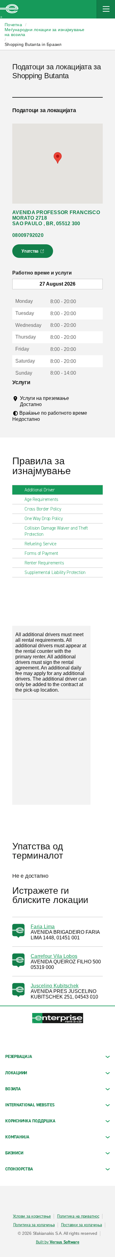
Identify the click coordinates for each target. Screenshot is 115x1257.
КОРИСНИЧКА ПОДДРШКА (30, 1121)
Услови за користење (32, 1216)
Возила (13, 1089)
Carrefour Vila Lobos (54, 956)
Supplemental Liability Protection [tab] (55, 572)
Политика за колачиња (34, 1225)
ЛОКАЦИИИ (16, 1073)
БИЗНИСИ (14, 1153)
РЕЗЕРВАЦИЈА (18, 1057)
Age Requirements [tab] (41, 499)
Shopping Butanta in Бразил (33, 44)
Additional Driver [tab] (40, 490)
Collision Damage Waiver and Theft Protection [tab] (56, 531)
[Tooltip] (47, 404)
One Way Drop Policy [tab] (44, 518)
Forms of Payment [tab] (41, 553)
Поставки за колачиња (81, 1225)
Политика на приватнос (78, 1216)
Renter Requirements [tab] (44, 563)
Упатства (33, 253)
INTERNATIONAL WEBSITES (30, 1105)
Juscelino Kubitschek (55, 985)
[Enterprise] (9, 9)
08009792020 (28, 235)
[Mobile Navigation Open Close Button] (106, 9)
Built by (57, 1242)
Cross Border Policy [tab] (43, 509)
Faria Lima (43, 926)
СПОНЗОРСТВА (19, 1169)
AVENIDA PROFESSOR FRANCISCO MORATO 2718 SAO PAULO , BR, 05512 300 (56, 218)
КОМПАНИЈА (17, 1137)
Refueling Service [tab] (40, 544)
